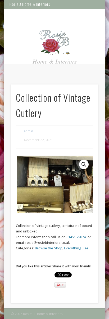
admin (28, 131)
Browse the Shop (48, 248)
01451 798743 (77, 237)
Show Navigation (94, 16)
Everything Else (76, 248)
